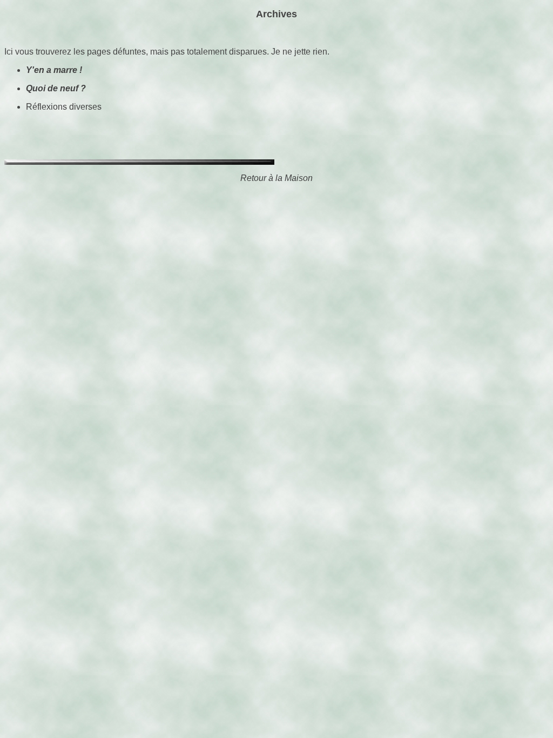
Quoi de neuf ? (56, 88)
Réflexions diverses (64, 106)
